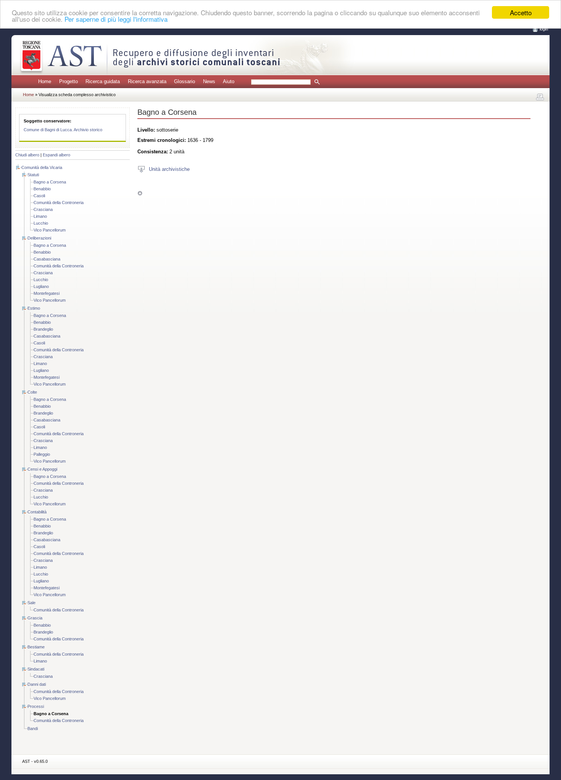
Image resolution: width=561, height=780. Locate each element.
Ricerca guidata (102, 81)
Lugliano (41, 286)
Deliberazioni (39, 238)
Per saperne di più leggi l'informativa (116, 19)
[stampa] (540, 97)
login (544, 29)
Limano (40, 216)
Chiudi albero (27, 155)
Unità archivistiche (169, 169)
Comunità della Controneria (59, 202)
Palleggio (42, 454)
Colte (32, 392)
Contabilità (37, 512)
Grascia (34, 618)
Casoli (39, 195)
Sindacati (35, 669)
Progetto (68, 81)
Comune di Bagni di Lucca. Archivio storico (63, 129)
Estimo (33, 308)
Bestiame (36, 647)
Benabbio (42, 189)
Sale (31, 602)
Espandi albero (56, 155)
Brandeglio (43, 329)
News (209, 81)
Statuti (33, 174)
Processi (35, 706)
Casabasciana (47, 259)
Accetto (521, 12)
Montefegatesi (47, 293)
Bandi (32, 728)
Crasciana (43, 209)
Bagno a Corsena (50, 182)
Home (44, 81)
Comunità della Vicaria (41, 167)
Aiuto (228, 81)
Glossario (184, 81)
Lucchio (41, 223)
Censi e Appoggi (42, 469)
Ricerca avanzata (147, 81)
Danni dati (36, 684)
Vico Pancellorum (50, 230)
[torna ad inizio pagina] (139, 193)
